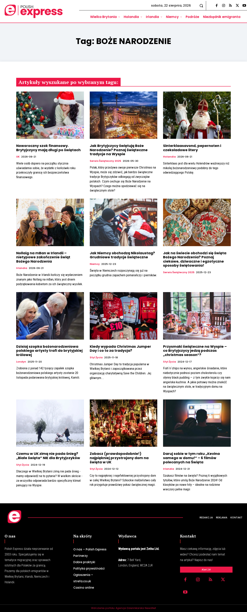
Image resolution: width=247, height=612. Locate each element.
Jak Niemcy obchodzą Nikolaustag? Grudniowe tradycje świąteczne (122, 255)
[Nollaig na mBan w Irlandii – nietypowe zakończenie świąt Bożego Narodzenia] (50, 222)
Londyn (21, 361)
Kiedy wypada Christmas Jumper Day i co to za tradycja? (120, 348)
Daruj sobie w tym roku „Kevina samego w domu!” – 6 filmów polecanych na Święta (191, 457)
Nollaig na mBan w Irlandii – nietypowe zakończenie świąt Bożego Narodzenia (43, 257)
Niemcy (95, 264)
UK (18, 156)
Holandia (169, 156)
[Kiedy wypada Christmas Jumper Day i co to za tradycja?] (123, 315)
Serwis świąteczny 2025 (105, 161)
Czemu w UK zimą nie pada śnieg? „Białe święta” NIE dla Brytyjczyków (48, 455)
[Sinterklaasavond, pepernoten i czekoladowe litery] (197, 115)
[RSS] (230, 5)
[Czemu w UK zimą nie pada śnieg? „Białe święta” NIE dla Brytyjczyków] (50, 423)
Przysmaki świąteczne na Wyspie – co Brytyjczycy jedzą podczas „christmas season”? (195, 350)
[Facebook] (216, 5)
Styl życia (96, 357)
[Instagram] (223, 5)
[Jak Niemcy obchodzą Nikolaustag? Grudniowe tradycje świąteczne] (123, 222)
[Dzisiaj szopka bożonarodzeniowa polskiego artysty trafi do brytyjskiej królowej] (50, 315)
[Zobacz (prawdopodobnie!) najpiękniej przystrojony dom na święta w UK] (123, 423)
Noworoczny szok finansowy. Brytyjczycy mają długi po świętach (48, 147)
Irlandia (21, 268)
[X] (237, 5)
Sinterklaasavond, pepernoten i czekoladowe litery (192, 147)
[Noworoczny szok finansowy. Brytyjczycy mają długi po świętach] (50, 115)
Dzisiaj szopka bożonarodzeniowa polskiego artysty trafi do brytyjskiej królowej (49, 350)
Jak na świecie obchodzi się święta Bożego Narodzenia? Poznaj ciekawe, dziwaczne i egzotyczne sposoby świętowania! (194, 259)
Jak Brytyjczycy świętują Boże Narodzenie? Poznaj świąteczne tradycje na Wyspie (119, 149)
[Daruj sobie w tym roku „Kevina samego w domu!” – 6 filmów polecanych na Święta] (197, 423)
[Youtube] (185, 592)
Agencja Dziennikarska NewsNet (136, 608)
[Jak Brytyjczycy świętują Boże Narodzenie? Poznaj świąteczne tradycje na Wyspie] (123, 115)
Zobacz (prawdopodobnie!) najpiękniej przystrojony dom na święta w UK (119, 457)
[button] (201, 5)
